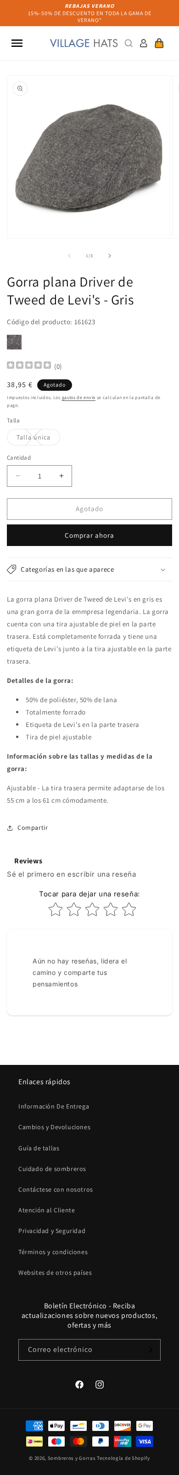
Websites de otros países (55, 1272)
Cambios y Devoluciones (54, 1127)
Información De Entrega (53, 1106)
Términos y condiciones (53, 1252)
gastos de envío (79, 397)
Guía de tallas (38, 1148)
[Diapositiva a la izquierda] (69, 256)
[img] (29, 366)
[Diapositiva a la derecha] (110, 256)
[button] (16, 43)
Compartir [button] (32, 827)
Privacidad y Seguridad (51, 1231)
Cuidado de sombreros (52, 1169)
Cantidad (19, 458)
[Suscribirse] (150, 1350)
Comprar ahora (89, 535)
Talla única (38, 439)
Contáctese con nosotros (55, 1189)
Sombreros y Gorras (72, 1458)
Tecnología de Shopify (123, 1458)
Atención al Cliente (46, 1210)
